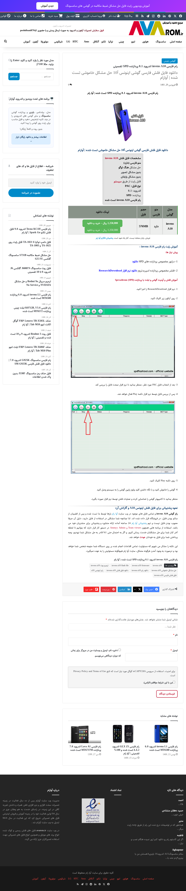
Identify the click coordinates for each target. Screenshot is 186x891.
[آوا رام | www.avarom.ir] (156, 28)
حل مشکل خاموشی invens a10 (164, 570)
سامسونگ (161, 42)
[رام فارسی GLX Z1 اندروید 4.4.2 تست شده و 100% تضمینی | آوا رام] (122, 734)
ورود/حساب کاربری (93, 16)
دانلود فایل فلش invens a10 (117, 570)
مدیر (181, 821)
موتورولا (44, 42)
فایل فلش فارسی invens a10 (165, 575)
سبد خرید (53, 16)
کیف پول (71, 16)
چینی (121, 42)
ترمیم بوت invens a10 (99, 565)
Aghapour (177, 850)
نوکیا (110, 42)
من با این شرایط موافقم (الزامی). (158, 682)
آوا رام (115, 514)
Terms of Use (99, 671)
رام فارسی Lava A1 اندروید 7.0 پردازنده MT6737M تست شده (85, 748)
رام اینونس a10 (97, 570)
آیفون (35, 42)
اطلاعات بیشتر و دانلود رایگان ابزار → (31, 139)
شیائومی (58, 42)
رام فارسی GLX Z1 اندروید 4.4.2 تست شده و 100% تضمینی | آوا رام (125, 750)
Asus (86, 42)
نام (175, 635)
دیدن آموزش (47, 6)
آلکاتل (96, 42)
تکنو (104, 42)
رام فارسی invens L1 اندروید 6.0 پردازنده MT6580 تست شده (161, 748)
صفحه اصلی (176, 42)
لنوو (133, 42)
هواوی (145, 42)
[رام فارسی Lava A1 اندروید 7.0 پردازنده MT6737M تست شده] (84, 734)
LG (68, 42)
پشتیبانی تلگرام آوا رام (104, 238)
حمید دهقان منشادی (172, 811)
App (126, 16)
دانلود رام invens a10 (140, 570)
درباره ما (18, 16)
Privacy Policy (80, 671)
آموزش (26, 42)
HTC (75, 42)
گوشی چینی (170, 61)
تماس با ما (36, 16)
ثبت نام (113, 16)
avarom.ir (41, 830)
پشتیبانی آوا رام (139, 523)
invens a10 (157, 565)
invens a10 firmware (140, 565)
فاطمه (180, 836)
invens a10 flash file (120, 565)
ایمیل (174, 650)
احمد (180, 800)
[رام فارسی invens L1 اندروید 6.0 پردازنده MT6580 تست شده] (161, 734)
